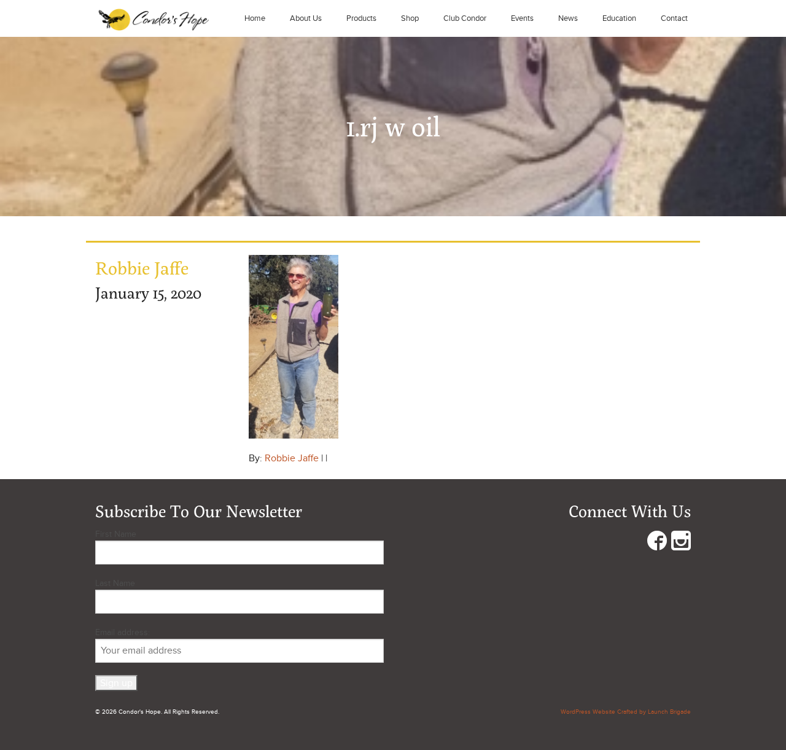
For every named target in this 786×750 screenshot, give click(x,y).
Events (522, 18)
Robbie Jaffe (292, 458)
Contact (674, 18)
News (568, 18)
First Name (115, 534)
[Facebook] (657, 543)
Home (254, 18)
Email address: (122, 632)
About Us (306, 18)
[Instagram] (681, 543)
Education (619, 18)
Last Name (115, 583)
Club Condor (464, 18)
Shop (410, 18)
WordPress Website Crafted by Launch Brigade (626, 712)
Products (361, 18)
